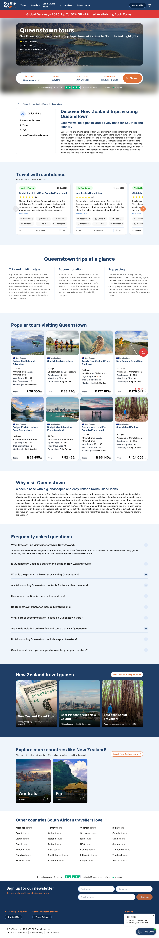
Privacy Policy (36, 932)
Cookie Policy (52, 932)
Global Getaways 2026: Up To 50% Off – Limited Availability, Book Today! (79, 14)
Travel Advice (42, 917)
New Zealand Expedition (89, 193)
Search (134, 78)
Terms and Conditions (16, 932)
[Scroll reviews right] (143, 209)
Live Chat (148, 931)
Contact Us (137, 5)
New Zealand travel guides (125, 674)
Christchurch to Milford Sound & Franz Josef (43, 193)
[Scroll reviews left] (16, 209)
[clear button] (38, 79)
